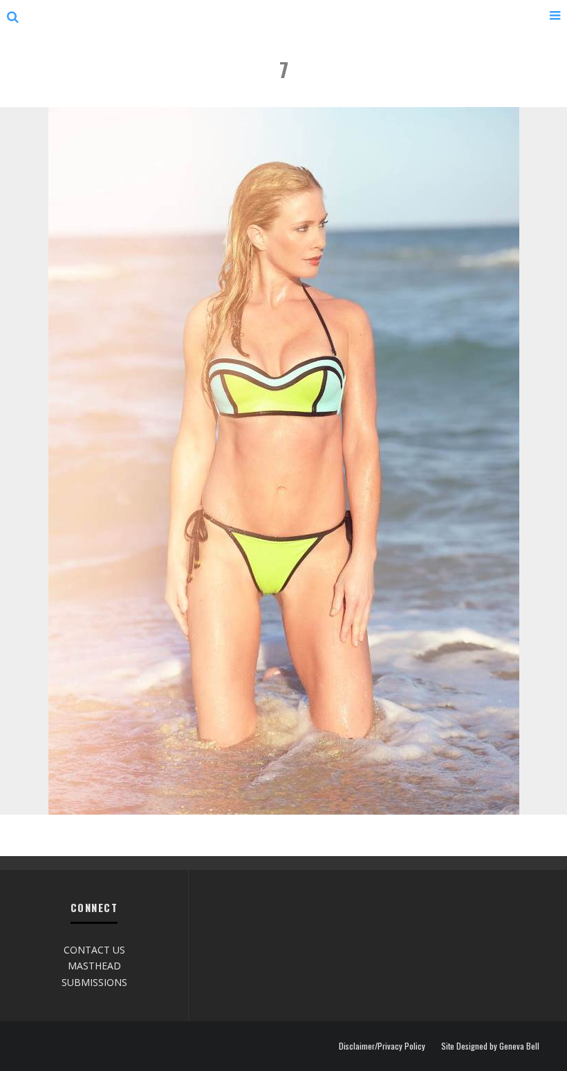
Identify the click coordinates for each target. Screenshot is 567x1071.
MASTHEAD (94, 965)
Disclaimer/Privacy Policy (382, 1046)
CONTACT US (94, 949)
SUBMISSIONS (94, 982)
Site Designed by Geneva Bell (490, 1046)
